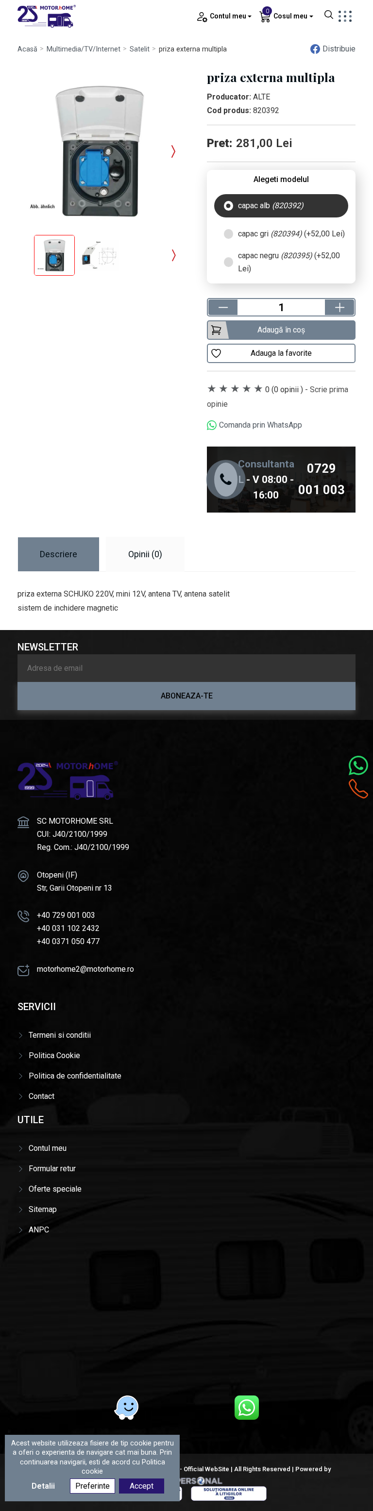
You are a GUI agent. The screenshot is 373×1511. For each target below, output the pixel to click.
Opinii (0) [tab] (145, 554)
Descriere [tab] (58, 554)
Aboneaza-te (187, 695)
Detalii (43, 1486)
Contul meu (48, 1148)
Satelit (140, 49)
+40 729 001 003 (66, 915)
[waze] (126, 1407)
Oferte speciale (55, 1189)
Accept (141, 1486)
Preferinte (92, 1486)
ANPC (39, 1229)
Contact (41, 1096)
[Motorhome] (46, 15)
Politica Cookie (54, 1055)
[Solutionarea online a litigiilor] (229, 1493)
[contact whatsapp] (358, 765)
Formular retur (52, 1168)
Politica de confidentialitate (75, 1075)
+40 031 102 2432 (68, 928)
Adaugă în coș (281, 329)
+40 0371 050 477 (68, 941)
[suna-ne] (358, 788)
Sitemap (43, 1209)
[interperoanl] (186, 1480)
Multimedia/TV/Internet (83, 49)
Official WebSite (206, 1469)
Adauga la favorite (281, 353)
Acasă (27, 49)
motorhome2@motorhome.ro (85, 969)
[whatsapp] (247, 1407)
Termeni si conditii (60, 1035)
